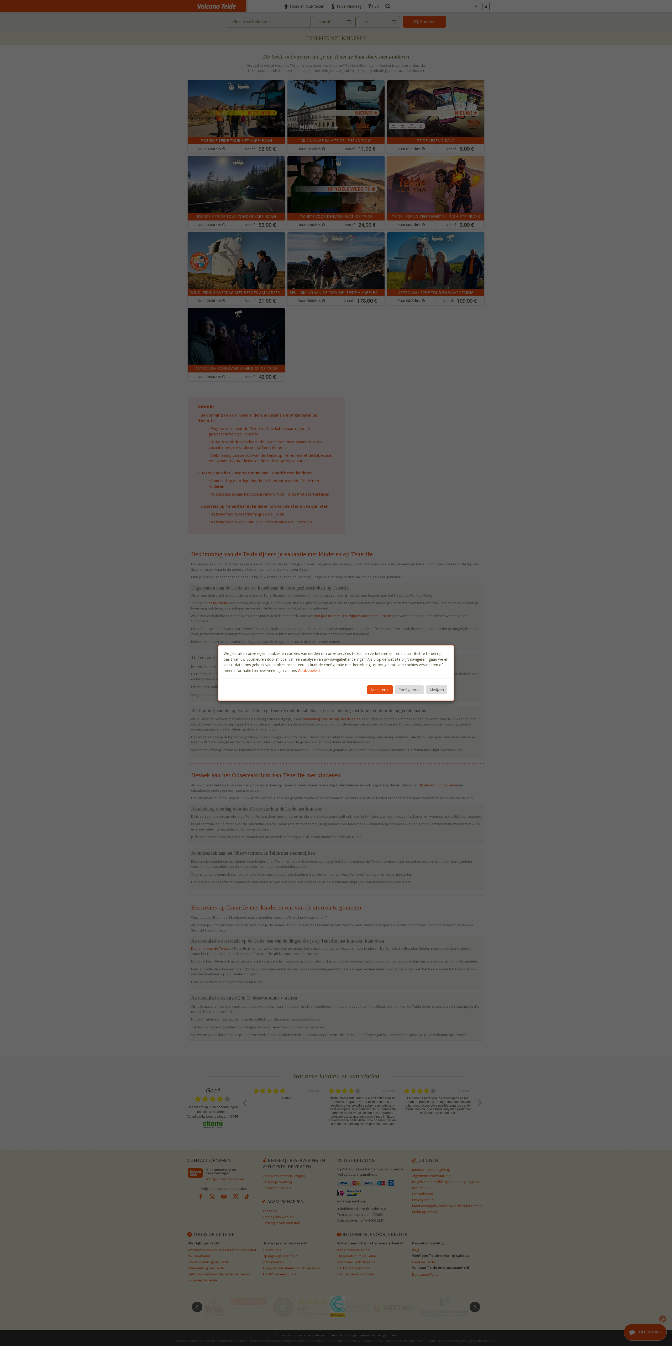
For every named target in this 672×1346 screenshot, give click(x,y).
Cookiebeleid (309, 670)
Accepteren (380, 689)
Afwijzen (436, 689)
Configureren (409, 689)
